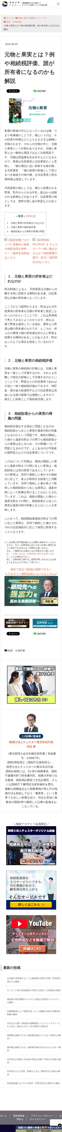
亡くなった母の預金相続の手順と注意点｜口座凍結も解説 (34, 990)
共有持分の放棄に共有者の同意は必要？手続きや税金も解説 (34, 1061)
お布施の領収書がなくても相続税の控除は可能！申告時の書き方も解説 (34, 980)
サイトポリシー (37, 1119)
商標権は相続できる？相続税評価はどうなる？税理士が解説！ (34, 1037)
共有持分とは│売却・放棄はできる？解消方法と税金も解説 (33, 1073)
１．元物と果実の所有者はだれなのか (25, 223)
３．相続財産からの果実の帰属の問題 (25, 231)
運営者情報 (18, 1115)
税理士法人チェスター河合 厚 (31, 744)
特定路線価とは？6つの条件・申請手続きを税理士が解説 (33, 1083)
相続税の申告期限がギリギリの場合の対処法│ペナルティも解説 (33, 1001)
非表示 (30, 216)
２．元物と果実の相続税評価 (20, 227)
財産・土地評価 (16, 650)
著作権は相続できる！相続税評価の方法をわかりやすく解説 (34, 1049)
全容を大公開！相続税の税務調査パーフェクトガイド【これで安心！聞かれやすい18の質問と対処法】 (34, 1025)
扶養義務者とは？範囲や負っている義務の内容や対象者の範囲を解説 (34, 1013)
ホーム (3, 1115)
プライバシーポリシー (42, 1115)
